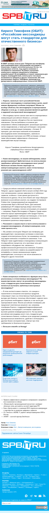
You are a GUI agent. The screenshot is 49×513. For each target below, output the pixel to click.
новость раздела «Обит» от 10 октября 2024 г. (27, 184)
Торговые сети (14, 485)
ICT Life (25, 476)
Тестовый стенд (33, 476)
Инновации (29, 487)
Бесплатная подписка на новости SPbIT (17, 500)
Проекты (36, 475)
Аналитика (12, 475)
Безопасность (29, 484)
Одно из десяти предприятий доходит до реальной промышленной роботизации (12, 352)
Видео (19, 478)
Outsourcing (38, 485)
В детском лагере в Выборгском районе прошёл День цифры (10, 380)
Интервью (20, 475)
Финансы (21, 487)
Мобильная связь (15, 482)
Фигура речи (6, 478)
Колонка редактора (7, 476)
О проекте (5, 452)
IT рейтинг (18, 476)
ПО (32, 485)
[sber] (24, 4)
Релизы (13, 478)
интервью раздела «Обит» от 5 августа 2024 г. (23, 96)
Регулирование (12, 487)
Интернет (5, 482)
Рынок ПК (42, 484)
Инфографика (36, 478)
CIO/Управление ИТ (27, 482)
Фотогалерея (26, 478)
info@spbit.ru (6, 467)
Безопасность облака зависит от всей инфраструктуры (34, 351)
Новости (4, 475)
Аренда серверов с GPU (9, 492)
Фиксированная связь (8, 484)
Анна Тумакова (15, 45)
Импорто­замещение (24, 427)
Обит (15, 427)
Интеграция (12, 425)
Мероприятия (28, 475)
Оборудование (25, 485)
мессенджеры (36, 427)
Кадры (4, 487)
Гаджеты (36, 487)
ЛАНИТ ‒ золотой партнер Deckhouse (17, 416)
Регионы (31, 24)
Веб (36, 484)
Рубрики (16, 24)
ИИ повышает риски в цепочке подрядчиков (34, 379)
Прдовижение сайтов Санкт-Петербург (16, 433)
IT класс (43, 475)
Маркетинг (5, 485)
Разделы (24, 24)
